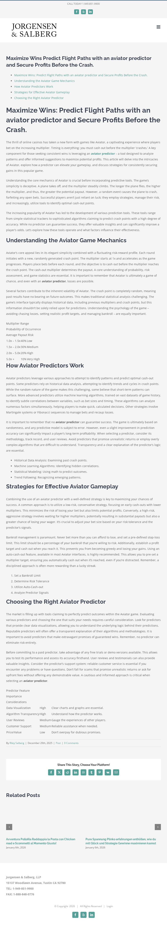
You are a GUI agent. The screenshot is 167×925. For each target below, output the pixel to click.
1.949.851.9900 (91, 3)
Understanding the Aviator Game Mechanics (44, 81)
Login (110, 906)
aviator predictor (103, 153)
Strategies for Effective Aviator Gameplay (42, 92)
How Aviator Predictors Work (33, 86)
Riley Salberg (17, 743)
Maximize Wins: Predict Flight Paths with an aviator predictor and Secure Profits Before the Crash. (81, 75)
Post (58, 743)
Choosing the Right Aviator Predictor (39, 98)
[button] (9, 827)
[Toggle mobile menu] (159, 27)
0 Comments (71, 743)
